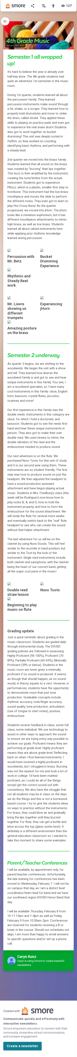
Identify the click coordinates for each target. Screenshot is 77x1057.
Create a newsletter (22, 1046)
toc (5, 21)
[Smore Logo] (15, 5)
